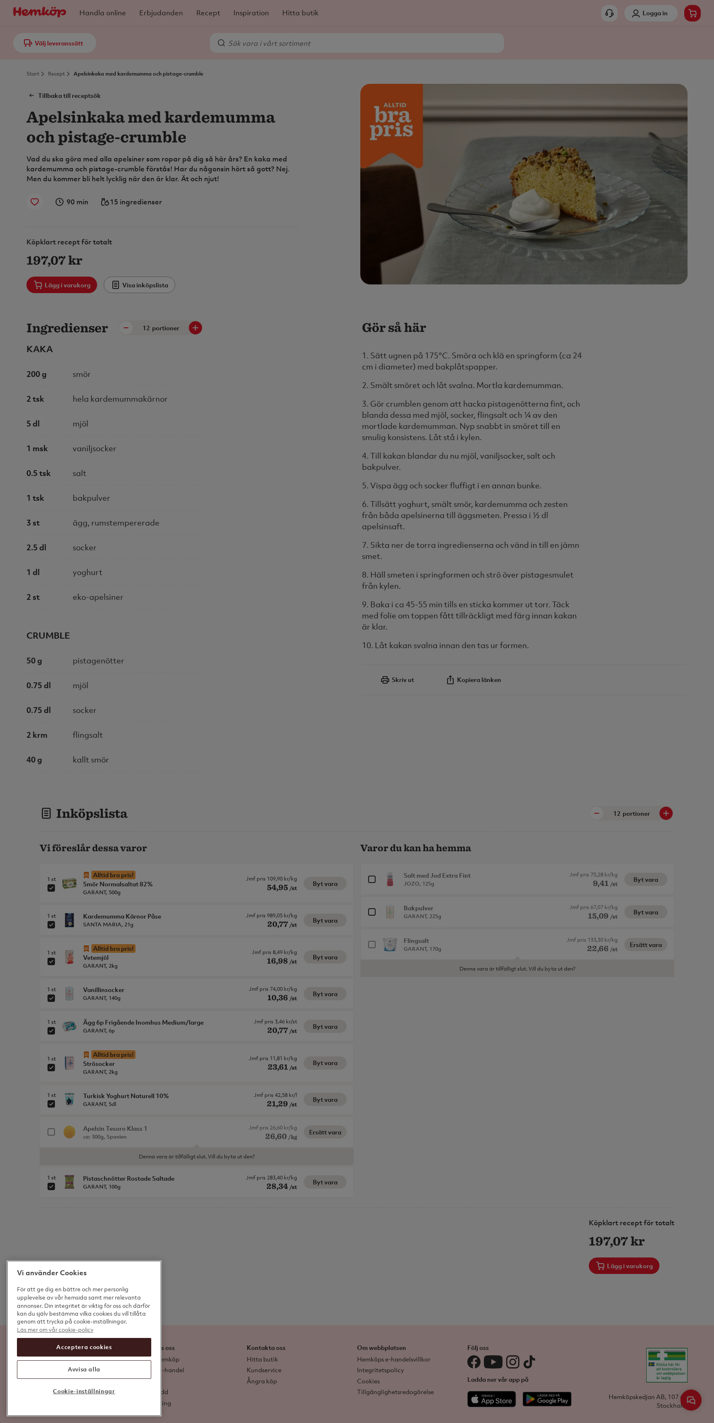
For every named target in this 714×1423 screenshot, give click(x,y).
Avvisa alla (84, 1369)
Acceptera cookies (84, 1347)
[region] (84, 1338)
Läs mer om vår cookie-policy (55, 1329)
